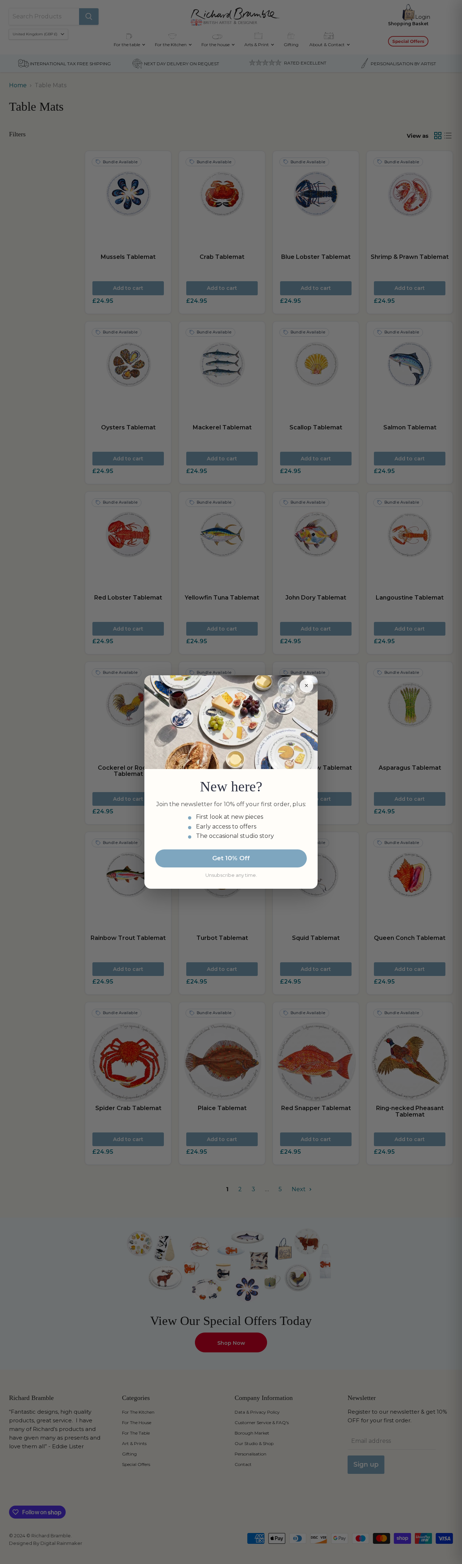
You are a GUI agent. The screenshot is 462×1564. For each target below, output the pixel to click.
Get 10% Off (231, 858)
